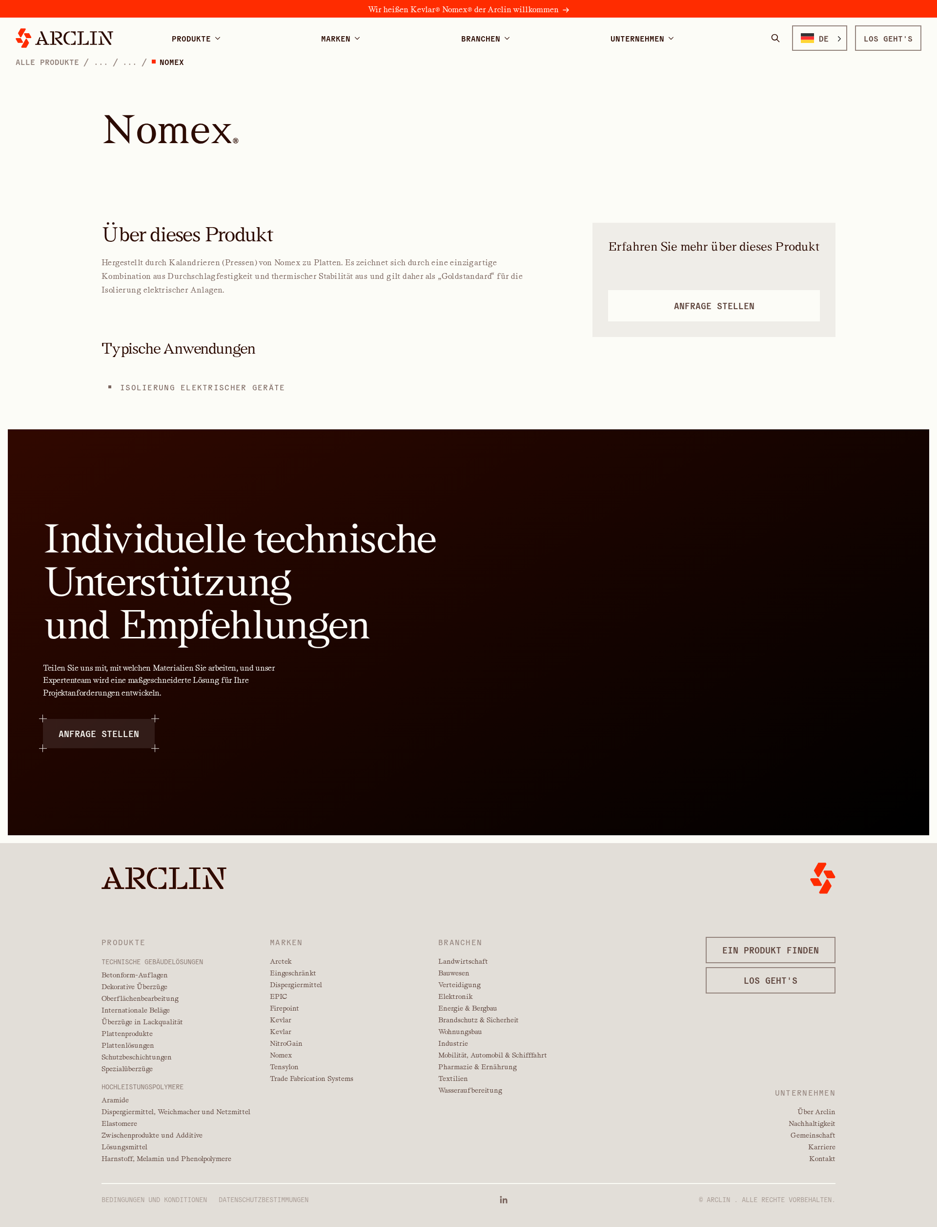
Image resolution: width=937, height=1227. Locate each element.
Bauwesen (453, 973)
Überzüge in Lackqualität (142, 1022)
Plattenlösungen (128, 1045)
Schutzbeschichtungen (137, 1057)
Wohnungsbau (460, 1032)
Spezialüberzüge (127, 1069)
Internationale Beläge (136, 1010)
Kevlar (280, 1020)
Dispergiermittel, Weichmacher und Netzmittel (176, 1112)
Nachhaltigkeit (812, 1123)
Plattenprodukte (127, 1033)
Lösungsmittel (124, 1147)
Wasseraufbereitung (470, 1090)
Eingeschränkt (293, 973)
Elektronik (455, 996)
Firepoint (284, 1008)
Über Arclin (816, 1112)
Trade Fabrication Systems (311, 1078)
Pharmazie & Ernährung (477, 1067)
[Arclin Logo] (64, 38)
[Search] (775, 38)
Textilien (453, 1078)
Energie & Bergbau (467, 1008)
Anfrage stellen (99, 733)
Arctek (281, 961)
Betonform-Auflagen (135, 975)
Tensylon (284, 1067)
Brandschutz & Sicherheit (478, 1020)
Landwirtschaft (463, 961)
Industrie (453, 1043)
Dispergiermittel (296, 985)
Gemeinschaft (813, 1135)
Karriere (821, 1147)
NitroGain (286, 1043)
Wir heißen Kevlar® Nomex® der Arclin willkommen (463, 9)
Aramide (115, 1100)
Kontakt (822, 1159)
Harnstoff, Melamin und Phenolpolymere (166, 1159)
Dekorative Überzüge (134, 987)
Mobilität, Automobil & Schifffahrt (492, 1055)
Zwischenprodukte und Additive (152, 1135)
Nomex (281, 1055)
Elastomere (119, 1123)
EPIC (278, 996)
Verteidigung (459, 985)
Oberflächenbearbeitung (140, 998)
